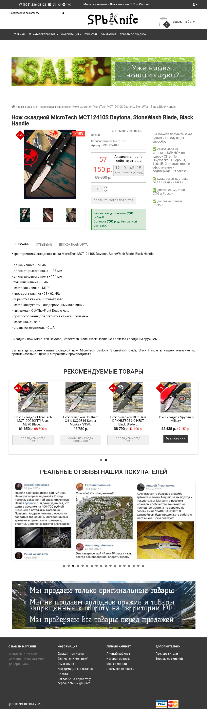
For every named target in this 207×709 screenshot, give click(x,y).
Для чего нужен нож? (73, 658)
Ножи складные (27, 106)
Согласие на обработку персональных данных (74, 681)
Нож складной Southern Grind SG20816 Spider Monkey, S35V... (133, 420)
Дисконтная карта (71, 653)
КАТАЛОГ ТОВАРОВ (43, 34)
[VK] (69, 4)
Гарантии (90, 34)
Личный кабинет (118, 653)
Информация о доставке (75, 668)
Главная (19, 34)
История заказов (119, 658)
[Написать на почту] (49, 4)
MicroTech (120, 141)
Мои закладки (117, 663)
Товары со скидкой (133, 34)
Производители (167, 653)
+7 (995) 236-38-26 (32, 4)
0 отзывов (118, 131)
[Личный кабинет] (195, 4)
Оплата (63, 674)
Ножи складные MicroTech (55, 106)
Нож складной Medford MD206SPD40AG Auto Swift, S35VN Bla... (38, 420)
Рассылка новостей (120, 668)
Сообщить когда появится (114, 200)
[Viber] (59, 4)
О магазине (108, 34)
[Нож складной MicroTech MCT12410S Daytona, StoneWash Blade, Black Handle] (25, 215)
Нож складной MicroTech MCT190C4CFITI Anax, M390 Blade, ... (86, 420)
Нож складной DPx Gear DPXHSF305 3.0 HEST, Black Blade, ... (181, 420)
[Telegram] (63, 4)
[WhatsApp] (54, 4)
